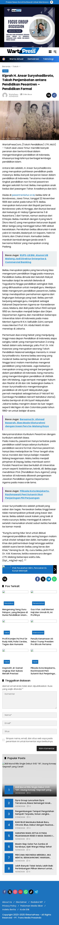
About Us (7, 902)
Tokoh (6, 632)
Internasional (38, 632)
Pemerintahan (38, 603)
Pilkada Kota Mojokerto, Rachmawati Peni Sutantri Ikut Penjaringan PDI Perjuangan (43, 671)
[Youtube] (20, 892)
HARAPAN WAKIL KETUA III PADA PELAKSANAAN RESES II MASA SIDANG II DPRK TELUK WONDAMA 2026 (34, 834)
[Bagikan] (54, 95)
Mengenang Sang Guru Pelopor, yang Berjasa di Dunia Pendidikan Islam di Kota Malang (15, 612)
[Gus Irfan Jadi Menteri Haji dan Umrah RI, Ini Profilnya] (44, 598)
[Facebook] (37, 579)
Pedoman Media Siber (31, 905)
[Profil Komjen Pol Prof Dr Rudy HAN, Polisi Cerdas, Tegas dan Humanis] (15, 628)
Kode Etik (24, 909)
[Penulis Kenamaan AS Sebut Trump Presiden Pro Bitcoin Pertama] (44, 628)
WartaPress (13, 94)
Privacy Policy (9, 905)
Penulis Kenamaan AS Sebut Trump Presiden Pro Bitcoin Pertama (42, 641)
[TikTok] (31, 892)
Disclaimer (21, 902)
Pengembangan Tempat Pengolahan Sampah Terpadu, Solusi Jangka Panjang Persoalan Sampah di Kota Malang (34, 813)
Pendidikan (8, 603)
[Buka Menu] (50, 51)
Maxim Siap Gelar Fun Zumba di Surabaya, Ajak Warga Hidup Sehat (33, 845)
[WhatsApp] (54, 579)
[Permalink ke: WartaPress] (5, 95)
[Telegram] (48, 579)
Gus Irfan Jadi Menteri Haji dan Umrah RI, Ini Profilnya (42, 612)
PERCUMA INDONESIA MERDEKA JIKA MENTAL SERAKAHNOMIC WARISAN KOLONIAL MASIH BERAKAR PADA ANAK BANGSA (34, 856)
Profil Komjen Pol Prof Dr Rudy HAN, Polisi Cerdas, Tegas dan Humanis (14, 641)
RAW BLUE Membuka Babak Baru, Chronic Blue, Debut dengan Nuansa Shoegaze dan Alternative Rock (34, 823)
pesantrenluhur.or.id (23, 195)
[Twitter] (43, 579)
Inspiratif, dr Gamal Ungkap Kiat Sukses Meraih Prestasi (12, 671)
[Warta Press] (24, 51)
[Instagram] (15, 892)
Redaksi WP (37, 902)
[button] (55, 51)
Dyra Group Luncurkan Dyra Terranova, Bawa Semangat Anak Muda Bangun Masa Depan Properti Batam (33, 802)
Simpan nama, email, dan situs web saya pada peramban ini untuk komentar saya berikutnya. (29, 740)
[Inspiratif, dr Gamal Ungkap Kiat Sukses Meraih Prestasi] (15, 657)
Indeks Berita (9, 909)
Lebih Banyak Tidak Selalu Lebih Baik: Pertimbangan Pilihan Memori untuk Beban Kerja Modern (34, 867)
